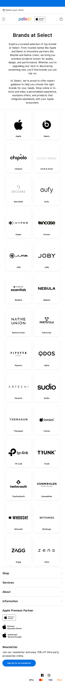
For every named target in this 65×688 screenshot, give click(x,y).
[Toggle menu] (3, 19)
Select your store (14, 10)
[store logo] (31, 19)
